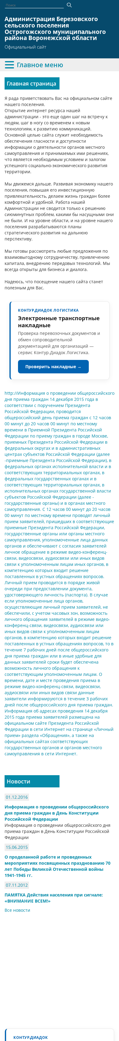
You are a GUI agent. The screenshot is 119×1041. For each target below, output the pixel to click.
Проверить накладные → (53, 366)
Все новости (17, 910)
